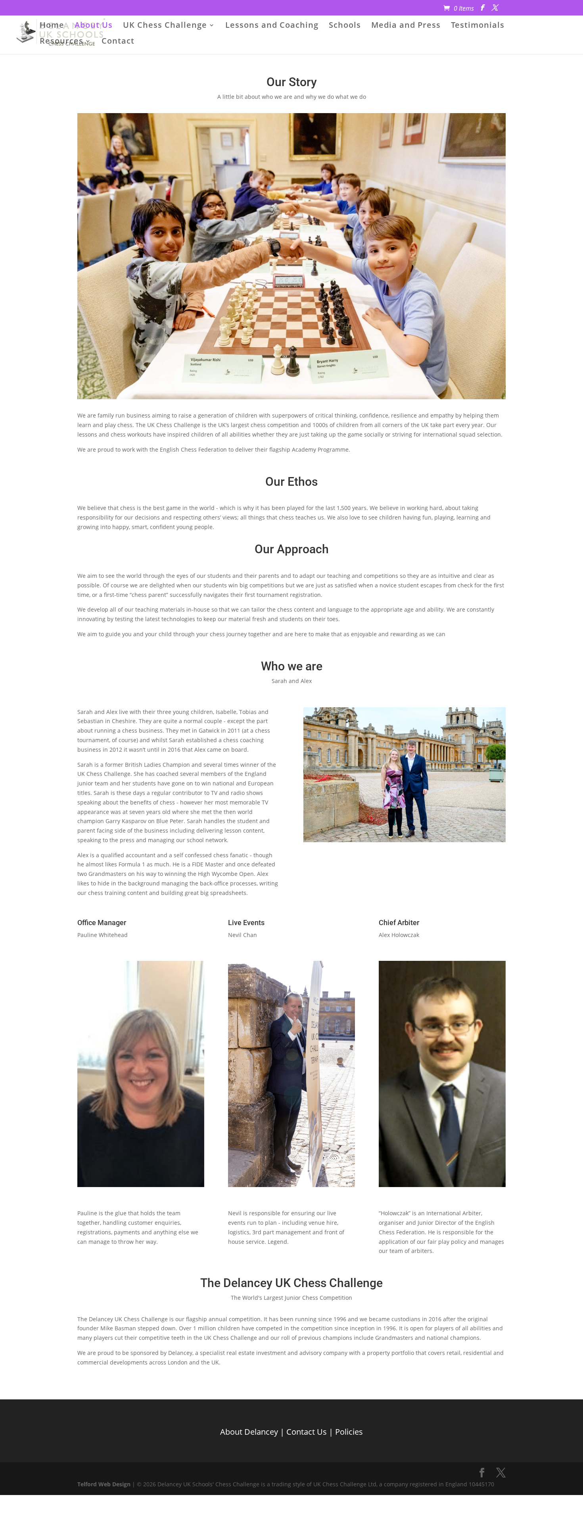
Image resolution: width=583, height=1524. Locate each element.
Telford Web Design (103, 1484)
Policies (349, 1431)
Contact (118, 42)
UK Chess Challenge (165, 26)
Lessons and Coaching (271, 26)
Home (52, 26)
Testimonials (477, 26)
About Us (94, 26)
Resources (61, 42)
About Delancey (249, 1431)
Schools (345, 26)
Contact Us (306, 1431)
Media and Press (406, 26)
